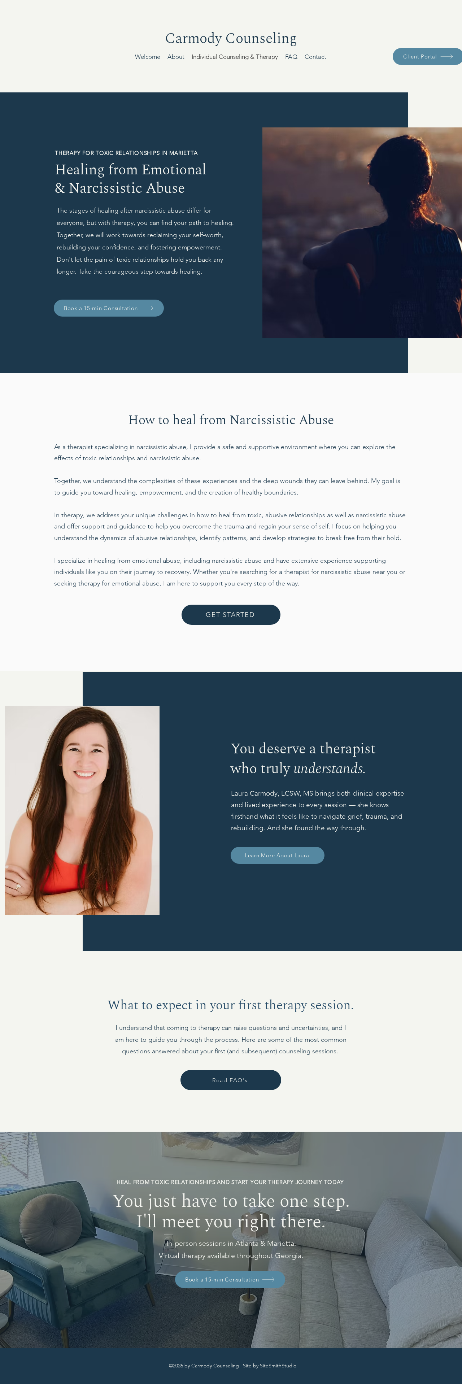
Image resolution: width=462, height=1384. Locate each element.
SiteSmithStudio (278, 1365)
